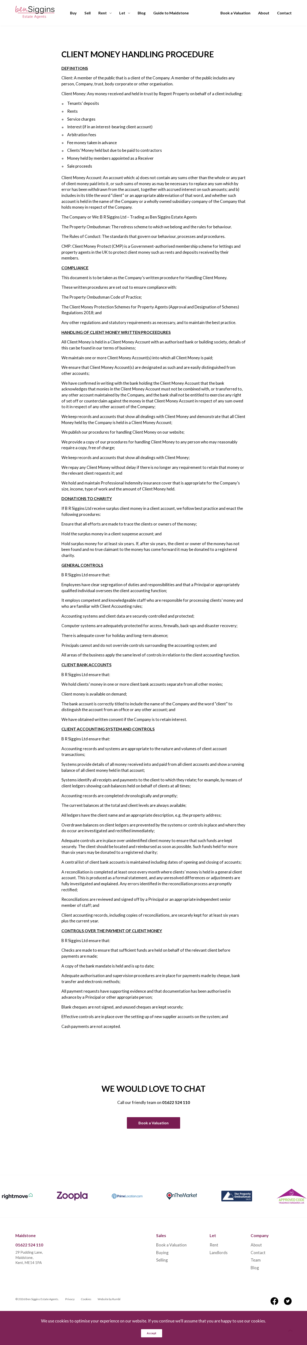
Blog (142, 13)
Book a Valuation (235, 13)
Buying (162, 1252)
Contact (284, 13)
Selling (162, 1259)
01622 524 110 (176, 1102)
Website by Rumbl (109, 1299)
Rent (102, 13)
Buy (73, 13)
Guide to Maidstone (171, 13)
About (263, 13)
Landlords (219, 1252)
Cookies (86, 1299)
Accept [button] (151, 1333)
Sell (87, 13)
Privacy (70, 1299)
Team (256, 1259)
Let (122, 13)
